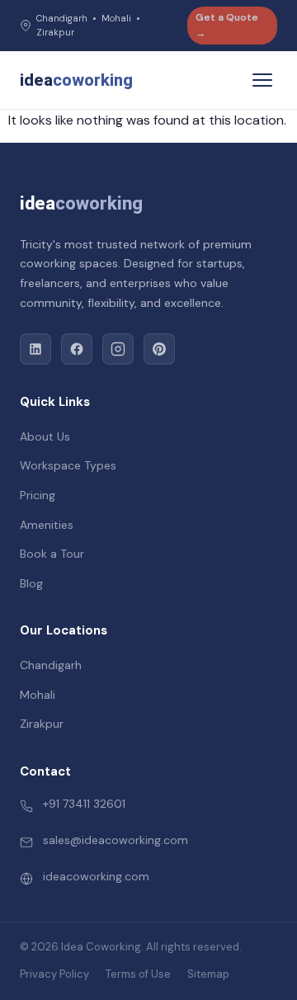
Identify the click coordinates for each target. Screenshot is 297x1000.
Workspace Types (68, 465)
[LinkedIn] (35, 349)
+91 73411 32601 (84, 803)
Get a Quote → (227, 25)
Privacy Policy (54, 974)
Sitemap (208, 974)
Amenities (46, 524)
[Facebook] (76, 349)
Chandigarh (51, 665)
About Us (45, 436)
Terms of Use (138, 974)
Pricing (37, 495)
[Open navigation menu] (262, 80)
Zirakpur (42, 723)
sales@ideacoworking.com (115, 840)
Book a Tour (52, 553)
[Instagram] (118, 349)
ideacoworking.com (96, 876)
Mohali (37, 694)
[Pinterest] (159, 349)
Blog (31, 583)
